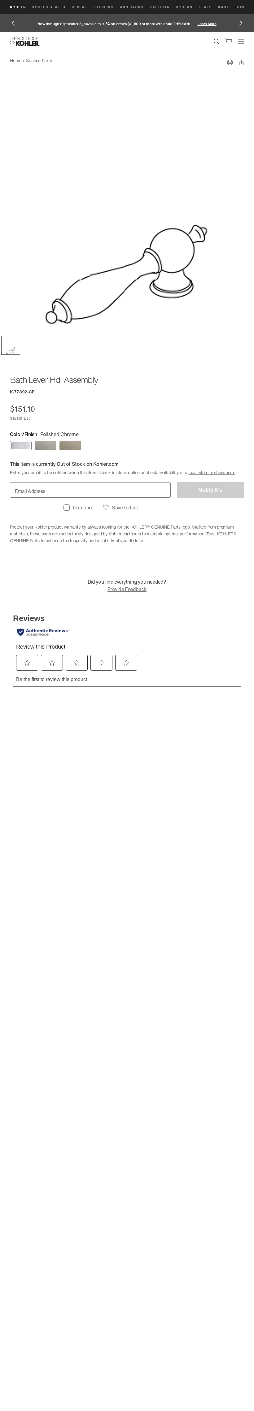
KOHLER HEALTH (48, 7)
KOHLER (18, 7)
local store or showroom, (211, 472)
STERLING (103, 7)
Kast (223, 7)
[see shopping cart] (228, 41)
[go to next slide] (241, 23)
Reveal (79, 7)
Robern (184, 7)
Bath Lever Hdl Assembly (80, 60)
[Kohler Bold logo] (25, 41)
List (27, 418)
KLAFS (205, 7)
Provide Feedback (127, 589)
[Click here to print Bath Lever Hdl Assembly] (230, 62)
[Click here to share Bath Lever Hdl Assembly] (241, 62)
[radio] (21, 446)
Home (15, 60)
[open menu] (241, 41)
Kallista (159, 7)
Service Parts (39, 60)
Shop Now (208, 24)
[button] (10, 345)
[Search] (216, 41)
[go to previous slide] (13, 23)
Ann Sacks (131, 7)
